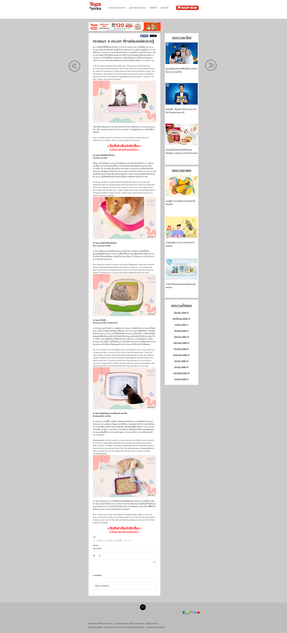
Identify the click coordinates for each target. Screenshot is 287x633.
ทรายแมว (109, 541)
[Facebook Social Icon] (184, 612)
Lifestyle (96, 545)
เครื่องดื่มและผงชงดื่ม (95, 627)
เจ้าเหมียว (119, 541)
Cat (94, 541)
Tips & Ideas (97, 548)
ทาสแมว (100, 541)
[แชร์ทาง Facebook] (94, 555)
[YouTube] (198, 612)
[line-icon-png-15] (187, 612)
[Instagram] (191, 612)
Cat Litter (128, 541)
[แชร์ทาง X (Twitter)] (99, 555)
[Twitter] (195, 612)
